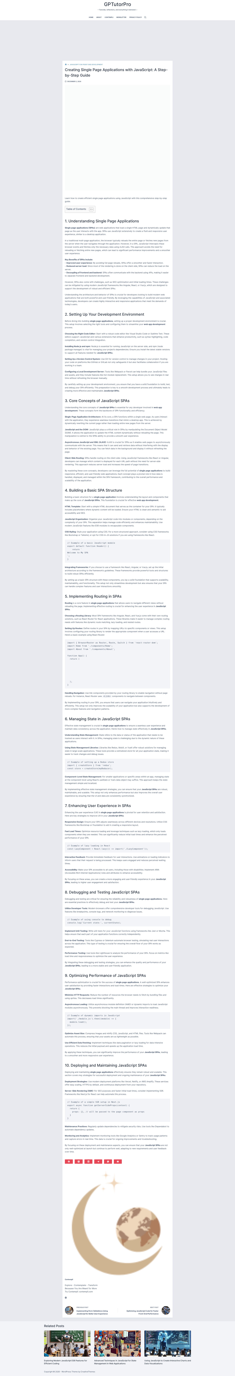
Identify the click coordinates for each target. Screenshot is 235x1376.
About (99, 17)
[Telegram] (98, 1161)
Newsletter (121, 17)
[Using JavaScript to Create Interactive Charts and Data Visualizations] (167, 1343)
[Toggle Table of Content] (90, 209)
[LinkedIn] (88, 1161)
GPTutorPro (117, 4)
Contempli (109, 17)
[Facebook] (69, 1161)
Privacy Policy (135, 17)
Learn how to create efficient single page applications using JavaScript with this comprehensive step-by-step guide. (116, 200)
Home (91, 17)
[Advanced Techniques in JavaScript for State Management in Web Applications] (117, 1343)
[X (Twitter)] (79, 1161)
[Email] (118, 1161)
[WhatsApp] (108, 1161)
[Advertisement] (117, 38)
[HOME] (66, 65)
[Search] (145, 17)
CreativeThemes (88, 1371)
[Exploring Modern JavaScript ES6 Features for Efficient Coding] (67, 1343)
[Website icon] (66, 1298)
